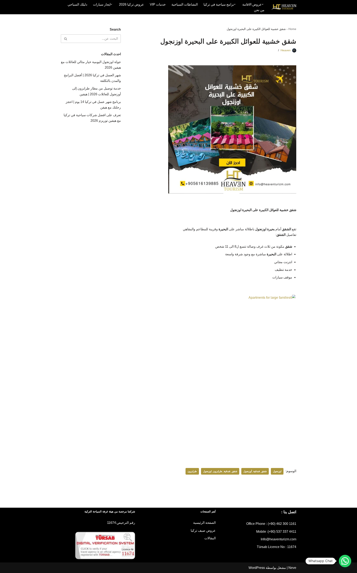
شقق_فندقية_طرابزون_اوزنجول (220, 471)
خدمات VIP (158, 4)
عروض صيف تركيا (203, 530)
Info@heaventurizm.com (278, 539)
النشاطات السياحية (184, 4)
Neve (292, 567)
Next (128, 354)
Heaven (286, 50)
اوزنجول (277, 471)
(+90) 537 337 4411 (282, 531)
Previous (302, 354)
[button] (262, 4)
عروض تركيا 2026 (131, 4)
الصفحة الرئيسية (204, 522)
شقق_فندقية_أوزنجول (255, 471)
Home (292, 29)
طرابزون (192, 471)
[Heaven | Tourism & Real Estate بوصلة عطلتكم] (283, 7)
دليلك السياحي (77, 4)
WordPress (257, 567)
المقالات (210, 538)
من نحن (259, 10)
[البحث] (65, 38)
